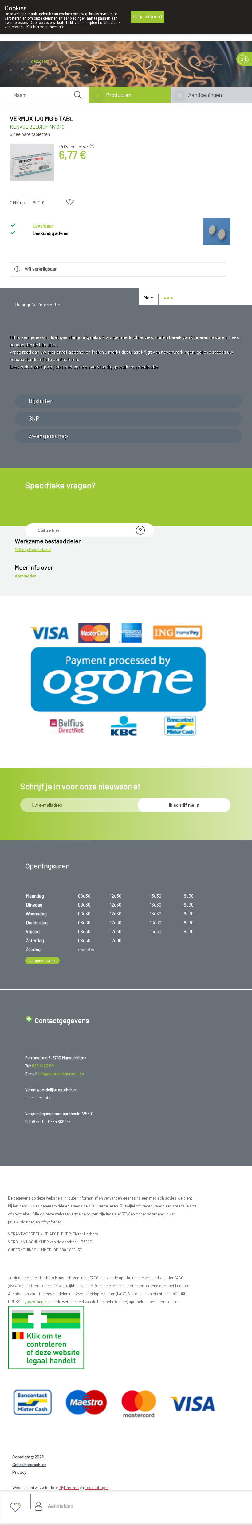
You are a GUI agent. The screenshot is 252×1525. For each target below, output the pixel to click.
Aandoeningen (205, 94)
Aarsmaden (25, 575)
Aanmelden (60, 1505)
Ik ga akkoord (147, 17)
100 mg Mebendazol (33, 549)
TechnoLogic (96, 1487)
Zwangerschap (48, 435)
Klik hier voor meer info (45, 27)
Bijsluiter (40, 400)
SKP (34, 418)
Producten (118, 94)
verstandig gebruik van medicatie (124, 366)
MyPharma (69, 1487)
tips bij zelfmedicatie (62, 366)
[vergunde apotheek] (46, 1367)
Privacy (19, 1472)
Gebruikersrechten (29, 1464)
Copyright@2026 (28, 1456)
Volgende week (42, 960)
